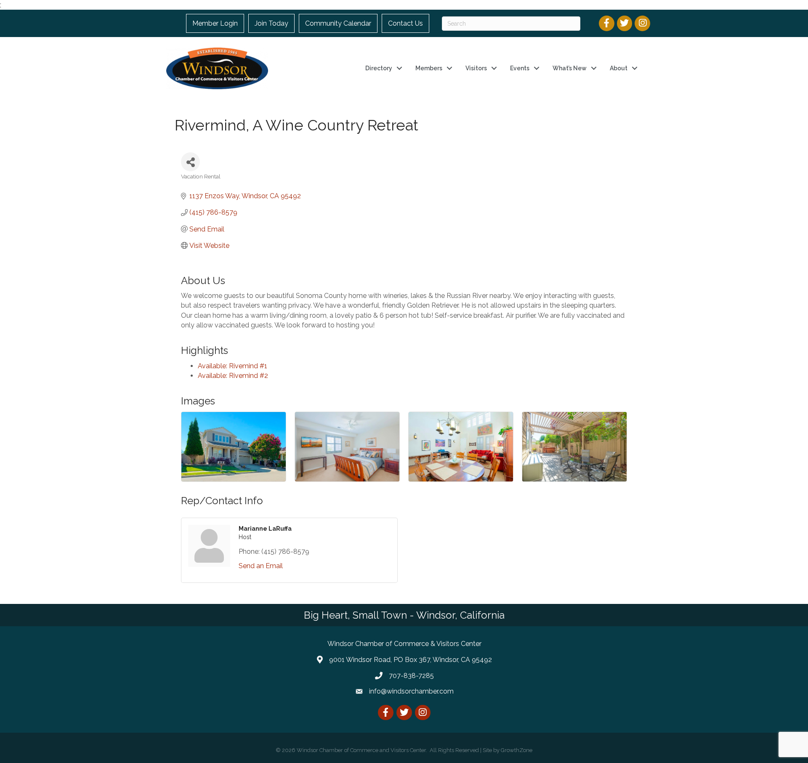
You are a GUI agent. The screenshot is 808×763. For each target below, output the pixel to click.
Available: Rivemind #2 (233, 376)
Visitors (476, 68)
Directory (378, 68)
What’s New (570, 68)
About (618, 68)
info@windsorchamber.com (411, 691)
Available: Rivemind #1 (232, 366)
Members (428, 68)
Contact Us (405, 23)
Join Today (271, 23)
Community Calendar (338, 23)
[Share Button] (190, 161)
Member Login (215, 23)
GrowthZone (516, 750)
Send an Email (261, 566)
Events (519, 68)
